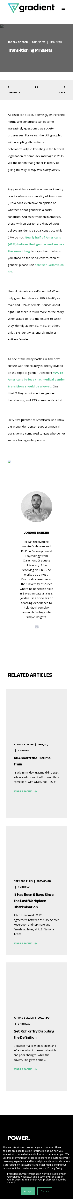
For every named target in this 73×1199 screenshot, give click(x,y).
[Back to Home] (31, 8)
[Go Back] (36, 87)
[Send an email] (36, 627)
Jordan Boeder (18, 42)
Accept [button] (28, 1191)
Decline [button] (45, 1191)
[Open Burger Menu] (63, 8)
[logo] (19, 1138)
